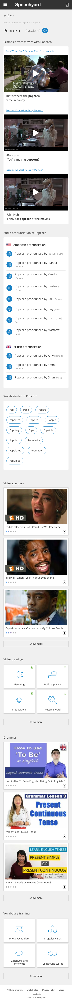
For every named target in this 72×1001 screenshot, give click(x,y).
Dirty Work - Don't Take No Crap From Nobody (30, 51)
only (11, 219)
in (14, 100)
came (9, 100)
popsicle (48, 430)
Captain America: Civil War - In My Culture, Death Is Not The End (36, 628)
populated (15, 450)
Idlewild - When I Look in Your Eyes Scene (29, 577)
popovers (14, 420)
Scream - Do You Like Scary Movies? (24, 110)
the (25, 96)
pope (26, 409)
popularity (34, 440)
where (18, 96)
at (33, 219)
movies (45, 219)
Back (11, 15)
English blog (32, 990)
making (21, 159)
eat (17, 219)
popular (14, 440)
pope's (42, 409)
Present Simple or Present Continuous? (28, 882)
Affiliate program (15, 990)
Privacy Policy (48, 990)
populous (14, 460)
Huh (16, 214)
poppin (52, 420)
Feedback (36, 994)
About (62, 990)
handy (21, 100)
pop (11, 409)
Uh (9, 214)
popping (14, 430)
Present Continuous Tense (20, 831)
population (37, 450)
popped (34, 420)
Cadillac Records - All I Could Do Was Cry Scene (33, 527)
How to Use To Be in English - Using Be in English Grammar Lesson (36, 781)
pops (31, 430)
